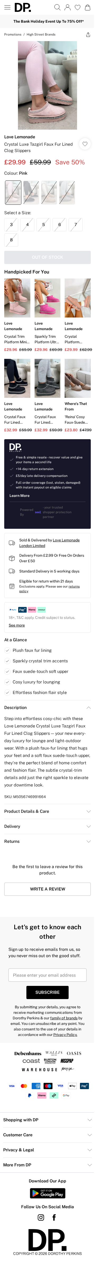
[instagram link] (41, 1217)
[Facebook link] (54, 1217)
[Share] (88, 34)
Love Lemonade (19, 136)
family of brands (64, 1018)
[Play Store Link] (47, 1193)
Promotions (12, 34)
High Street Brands (41, 34)
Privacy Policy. (65, 1035)
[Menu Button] (7, 7)
